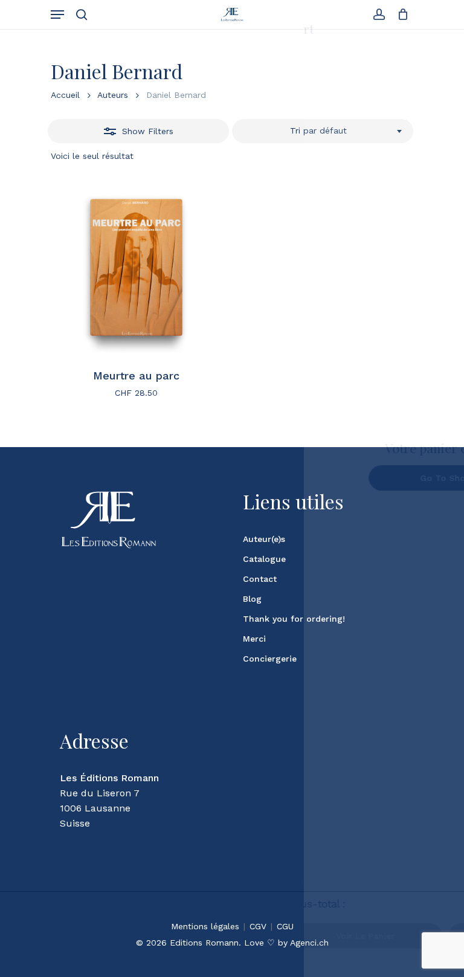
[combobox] (322, 131)
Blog (252, 599)
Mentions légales (205, 926)
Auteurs (112, 95)
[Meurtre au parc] (136, 267)
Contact (260, 579)
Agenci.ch (309, 942)
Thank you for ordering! (294, 619)
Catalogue (264, 559)
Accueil (65, 95)
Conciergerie (270, 658)
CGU (285, 926)
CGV (258, 926)
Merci (254, 638)
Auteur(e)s (264, 539)
